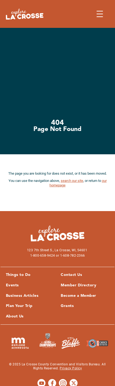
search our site (72, 181)
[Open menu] (99, 14)
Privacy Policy (71, 368)
